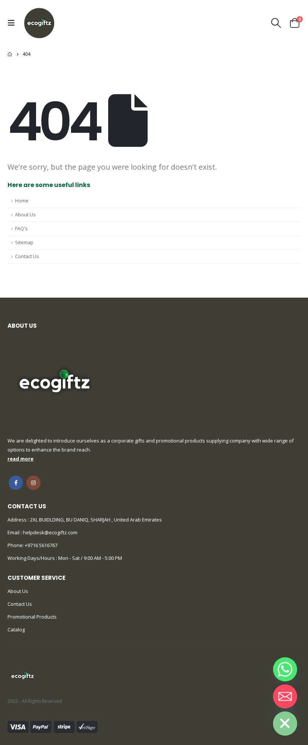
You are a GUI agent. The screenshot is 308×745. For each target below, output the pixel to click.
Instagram (33, 482)
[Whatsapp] (285, 669)
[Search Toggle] (276, 23)
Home (22, 201)
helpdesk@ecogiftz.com (49, 532)
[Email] (285, 696)
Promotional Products (32, 616)
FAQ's (21, 228)
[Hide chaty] (285, 724)
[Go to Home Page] (10, 54)
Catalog (16, 629)
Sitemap (24, 242)
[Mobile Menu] (13, 23)
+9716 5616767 (41, 545)
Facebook (15, 482)
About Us (25, 214)
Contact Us (27, 256)
